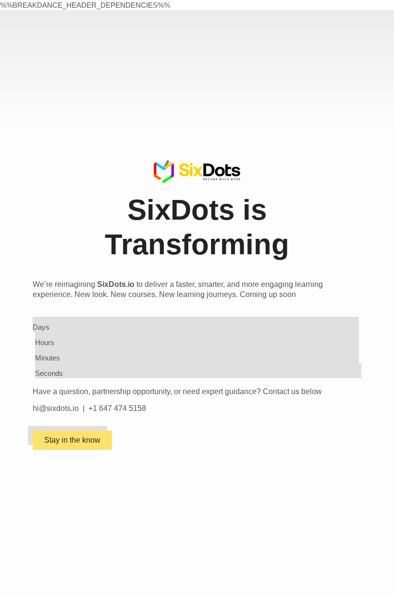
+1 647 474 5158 (117, 408)
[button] (72, 440)
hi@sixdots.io (56, 408)
